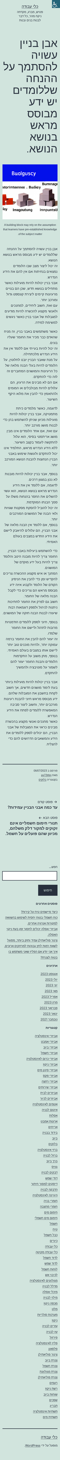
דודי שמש (51, 1178)
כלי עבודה (30, 6)
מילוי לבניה (50, 1297)
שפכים (53, 1400)
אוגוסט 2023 (49, 974)
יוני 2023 (52, 985)
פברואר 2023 (49, 1008)
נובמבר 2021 (49, 1019)
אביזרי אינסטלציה (46, 1036)
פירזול (54, 1337)
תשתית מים (50, 1417)
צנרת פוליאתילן (48, 1377)
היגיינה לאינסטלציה (45, 1195)
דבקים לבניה (49, 1172)
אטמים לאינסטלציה (45, 1104)
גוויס (55, 1166)
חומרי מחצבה (49, 1206)
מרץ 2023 (51, 1002)
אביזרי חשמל (49, 1053)
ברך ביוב (52, 1161)
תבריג (54, 1405)
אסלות (53, 1115)
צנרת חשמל (50, 1366)
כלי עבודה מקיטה (47, 1252)
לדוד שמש (51, 1263)
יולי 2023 (51, 979)
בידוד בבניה (50, 1132)
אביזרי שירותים (48, 1087)
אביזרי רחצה (50, 1081)
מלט (55, 1309)
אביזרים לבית (49, 1093)
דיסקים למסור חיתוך (44, 1184)
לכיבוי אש (51, 1275)
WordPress (32, 1445)
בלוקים (42, 779)
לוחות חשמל (50, 1269)
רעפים (54, 1383)
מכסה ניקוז (51, 1303)
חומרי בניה (51, 1201)
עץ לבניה (52, 1332)
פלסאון (53, 1349)
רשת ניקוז (51, 1388)
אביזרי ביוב (50, 1047)
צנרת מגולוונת (49, 1371)
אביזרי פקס (50, 1075)
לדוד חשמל (50, 1257)
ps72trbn (46, 775)
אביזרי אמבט (49, 1041)
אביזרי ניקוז (50, 1064)
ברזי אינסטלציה (48, 1149)
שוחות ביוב (51, 1394)
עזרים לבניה (50, 1326)
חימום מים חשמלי (46, 1218)
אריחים (53, 1127)
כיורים (54, 1241)
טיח (55, 1229)
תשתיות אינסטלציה (45, 1411)
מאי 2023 (51, 991)
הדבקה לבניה (49, 1189)
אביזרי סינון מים (47, 1070)
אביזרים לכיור (49, 1098)
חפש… (53, 867)
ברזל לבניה (50, 1155)
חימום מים (51, 1212)
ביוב (55, 1138)
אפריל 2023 (50, 996)
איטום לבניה (50, 1110)
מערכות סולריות (47, 1314)
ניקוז (55, 1320)
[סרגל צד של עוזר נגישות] (56, 4)
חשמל (54, 1223)
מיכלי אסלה (50, 1292)
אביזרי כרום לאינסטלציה (42, 1058)
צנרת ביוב (51, 1360)
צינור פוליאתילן (48, 1354)
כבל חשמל (51, 1235)
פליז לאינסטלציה (47, 1343)
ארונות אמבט (49, 1121)
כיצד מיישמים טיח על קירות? (39, 912)
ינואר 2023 (50, 1013)
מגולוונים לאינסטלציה (44, 1280)
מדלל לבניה (50, 1286)
